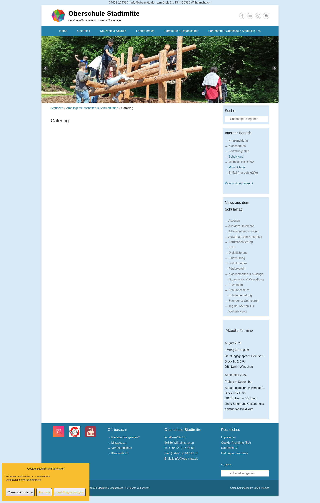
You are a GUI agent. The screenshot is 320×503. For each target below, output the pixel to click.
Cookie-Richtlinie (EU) (236, 442)
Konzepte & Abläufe (113, 30)
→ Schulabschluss (237, 290)
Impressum (228, 437)
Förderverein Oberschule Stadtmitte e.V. (234, 30)
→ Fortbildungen (236, 263)
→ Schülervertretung (238, 295)
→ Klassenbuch (235, 146)
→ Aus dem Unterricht (239, 226)
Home (63, 30)
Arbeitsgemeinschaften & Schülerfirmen (92, 108)
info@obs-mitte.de (186, 458)
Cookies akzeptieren (20, 492)
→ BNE (230, 247)
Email (266, 16)
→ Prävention (234, 284)
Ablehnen (44, 492)
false (46, 68)
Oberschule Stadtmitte (103, 13)
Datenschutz (229, 447)
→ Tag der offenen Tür (239, 306)
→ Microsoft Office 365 (239, 161)
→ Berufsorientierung (239, 242)
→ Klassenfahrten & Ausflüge (244, 274)
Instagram (258, 16)
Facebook (242, 16)
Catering (60, 120)
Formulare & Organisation (181, 30)
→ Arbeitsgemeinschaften (242, 231)
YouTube (250, 16)
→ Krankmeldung (236, 140)
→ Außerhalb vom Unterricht (243, 236)
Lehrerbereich (145, 30)
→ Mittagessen (117, 442)
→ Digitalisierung (236, 252)
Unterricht (83, 30)
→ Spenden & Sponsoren (242, 300)
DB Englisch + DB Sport (240, 398)
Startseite (57, 108)
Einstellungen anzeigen (70, 492)
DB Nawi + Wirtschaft (239, 366)
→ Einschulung (235, 258)
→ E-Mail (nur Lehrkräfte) (241, 172)
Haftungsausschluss (234, 453)
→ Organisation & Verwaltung (244, 279)
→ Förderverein (235, 268)
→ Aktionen (232, 220)
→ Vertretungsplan (237, 151)
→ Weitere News (236, 311)
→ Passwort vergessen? (124, 437)
